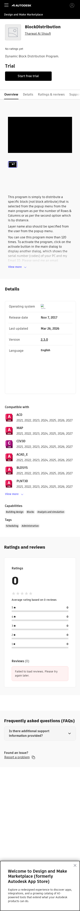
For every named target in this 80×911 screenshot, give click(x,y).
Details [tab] (28, 94)
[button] (40, 733)
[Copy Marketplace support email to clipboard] (33, 757)
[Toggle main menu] (6, 5)
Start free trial (28, 76)
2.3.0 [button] (44, 339)
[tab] (12, 169)
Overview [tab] (11, 94)
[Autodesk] (22, 5)
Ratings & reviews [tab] (51, 94)
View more (15, 267)
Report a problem (17, 757)
